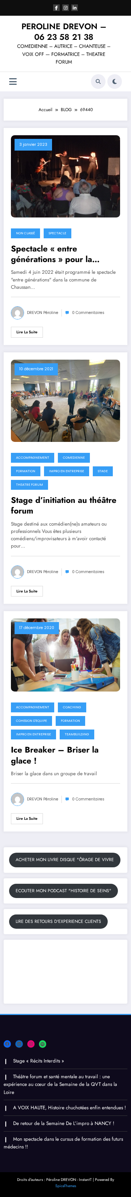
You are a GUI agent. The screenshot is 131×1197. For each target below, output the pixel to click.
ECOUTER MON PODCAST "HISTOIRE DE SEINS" (63, 890)
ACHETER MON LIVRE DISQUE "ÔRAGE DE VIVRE (65, 859)
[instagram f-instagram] (65, 7)
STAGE (103, 471)
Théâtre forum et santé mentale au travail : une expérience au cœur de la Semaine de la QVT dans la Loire (60, 1084)
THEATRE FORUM (29, 484)
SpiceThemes (65, 1186)
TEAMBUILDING (77, 734)
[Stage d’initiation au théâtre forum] (65, 400)
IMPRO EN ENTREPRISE (66, 471)
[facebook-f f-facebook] (56, 7)
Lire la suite (26, 332)
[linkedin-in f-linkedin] (74, 7)
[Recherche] (98, 81)
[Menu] (13, 82)
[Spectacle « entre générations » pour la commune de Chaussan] (65, 176)
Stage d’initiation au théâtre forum (63, 505)
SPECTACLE (57, 233)
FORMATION (25, 471)
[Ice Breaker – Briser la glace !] (65, 654)
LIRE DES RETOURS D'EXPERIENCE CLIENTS (58, 921)
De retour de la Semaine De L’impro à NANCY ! (63, 1123)
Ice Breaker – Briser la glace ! (55, 755)
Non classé (25, 233)
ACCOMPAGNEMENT (32, 457)
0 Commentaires (88, 312)
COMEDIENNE (74, 457)
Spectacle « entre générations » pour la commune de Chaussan (54, 254)
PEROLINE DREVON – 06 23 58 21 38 (63, 31)
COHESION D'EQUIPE (31, 721)
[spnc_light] (114, 81)
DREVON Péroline (42, 312)
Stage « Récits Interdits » (38, 1060)
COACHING (72, 707)
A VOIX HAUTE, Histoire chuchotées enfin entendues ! (69, 1107)
